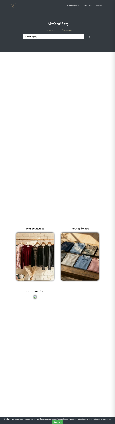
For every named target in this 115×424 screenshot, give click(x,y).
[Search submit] (89, 36)
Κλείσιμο (57, 422)
